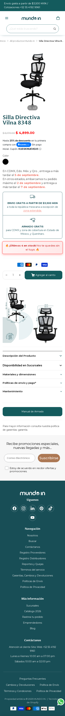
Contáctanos (32, 546)
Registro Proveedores (32, 552)
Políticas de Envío (32, 581)
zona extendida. (32, 210)
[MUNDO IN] (32, 493)
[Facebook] (14, 508)
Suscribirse (49, 458)
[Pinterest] (41, 508)
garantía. (23, 429)
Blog (32, 628)
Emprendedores (32, 622)
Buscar (32, 541)
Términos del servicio (32, 569)
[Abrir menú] (6, 18)
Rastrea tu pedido (32, 616)
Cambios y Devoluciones (20, 684)
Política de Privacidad (32, 586)
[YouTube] (32, 517)
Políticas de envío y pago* (19, 382)
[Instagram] (23, 508)
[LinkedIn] (32, 508)
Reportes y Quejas (32, 564)
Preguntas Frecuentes (32, 678)
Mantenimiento (12, 391)
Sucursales (32, 605)
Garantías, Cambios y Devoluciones (32, 575)
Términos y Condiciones (17, 691)
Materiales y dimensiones (19, 374)
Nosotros (32, 535)
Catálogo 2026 (32, 611)
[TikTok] (50, 508)
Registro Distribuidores (32, 558)
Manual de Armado (33, 411)
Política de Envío (49, 684)
